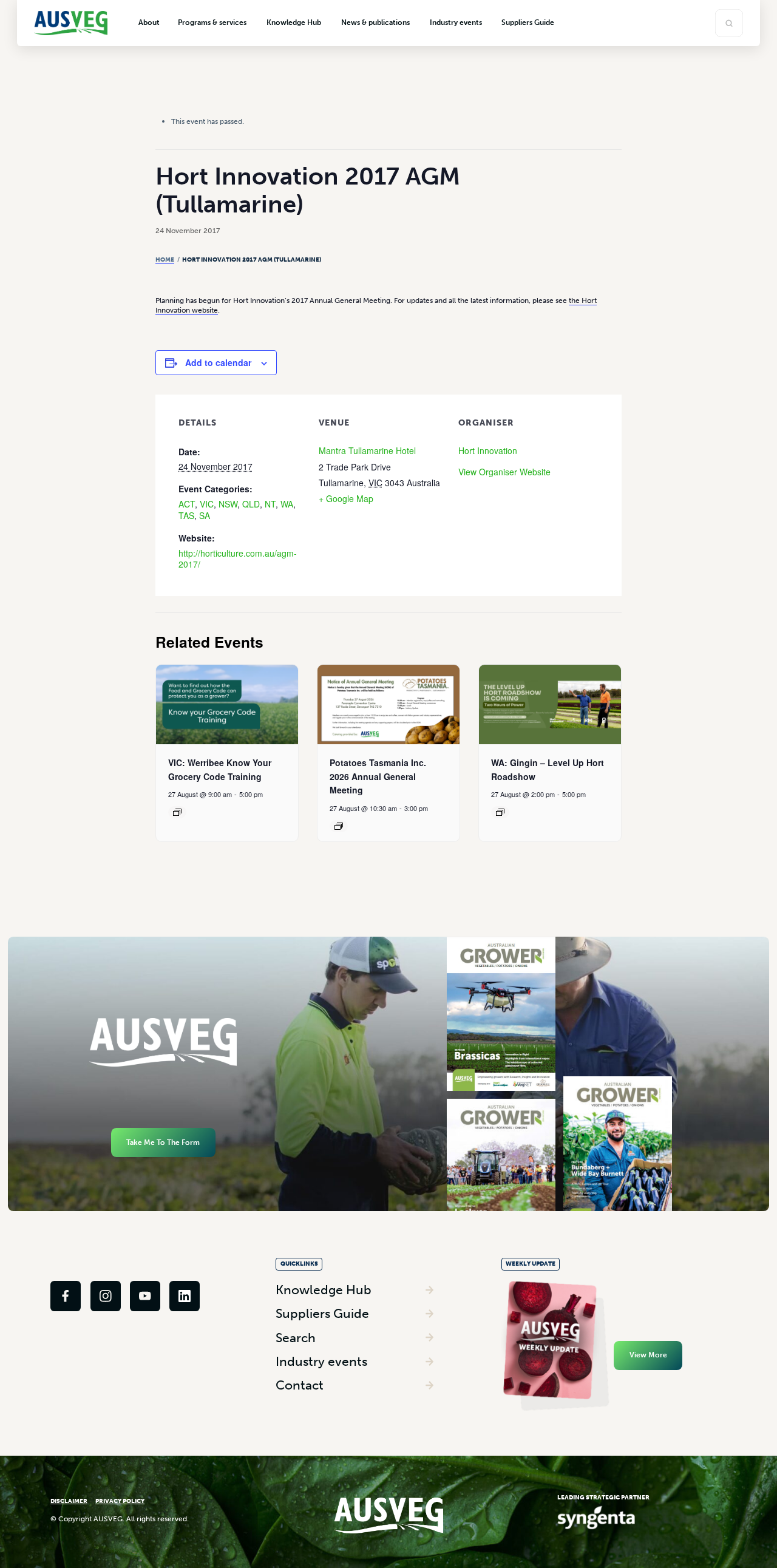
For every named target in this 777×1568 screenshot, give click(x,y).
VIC (207, 504)
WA (286, 504)
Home (164, 259)
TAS (186, 515)
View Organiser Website (504, 472)
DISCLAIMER (68, 1501)
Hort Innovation (487, 450)
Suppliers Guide (322, 1313)
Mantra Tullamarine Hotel (367, 450)
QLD (251, 504)
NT (270, 504)
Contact (300, 1385)
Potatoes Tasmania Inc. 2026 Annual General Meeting (378, 776)
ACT (186, 504)
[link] (65, 1296)
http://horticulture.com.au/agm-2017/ (237, 559)
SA (204, 515)
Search (296, 1337)
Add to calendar (218, 362)
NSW (228, 504)
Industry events (321, 1361)
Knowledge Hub (324, 1289)
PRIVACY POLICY (119, 1501)
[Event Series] (177, 812)
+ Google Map (346, 498)
